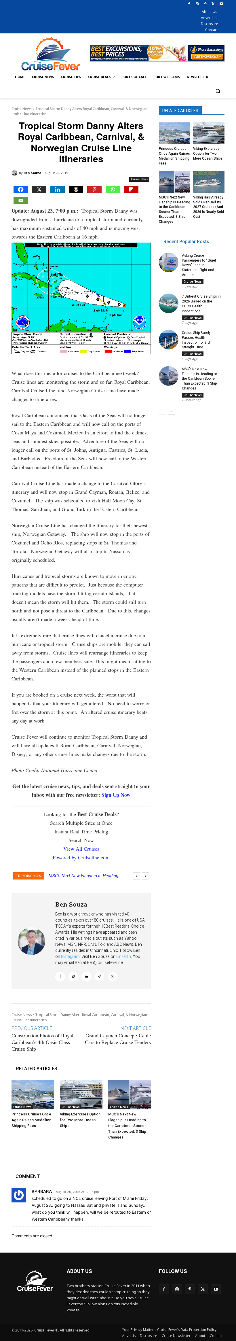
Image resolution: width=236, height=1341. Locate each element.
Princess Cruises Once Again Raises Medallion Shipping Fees (31, 1120)
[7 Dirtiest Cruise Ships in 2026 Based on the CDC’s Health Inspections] (168, 303)
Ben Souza (32, 173)
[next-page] (171, 411)
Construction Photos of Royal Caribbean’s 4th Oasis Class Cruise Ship (42, 1042)
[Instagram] (197, 4)
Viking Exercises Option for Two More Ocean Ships (80, 1120)
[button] (217, 91)
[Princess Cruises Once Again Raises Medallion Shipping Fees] (33, 1095)
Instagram (70, 956)
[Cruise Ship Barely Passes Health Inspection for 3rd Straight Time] (168, 339)
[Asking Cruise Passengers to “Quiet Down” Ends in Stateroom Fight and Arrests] (168, 262)
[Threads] (76, 189)
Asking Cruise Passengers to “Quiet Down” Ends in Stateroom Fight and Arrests (199, 265)
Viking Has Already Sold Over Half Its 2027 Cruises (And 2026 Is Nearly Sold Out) (208, 207)
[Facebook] (189, 4)
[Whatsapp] (112, 189)
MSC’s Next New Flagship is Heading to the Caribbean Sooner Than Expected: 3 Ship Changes (127, 1125)
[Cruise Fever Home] (51, 53)
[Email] (20, 201)
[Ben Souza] (15, 173)
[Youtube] (221, 4)
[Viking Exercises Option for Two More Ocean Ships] (81, 1095)
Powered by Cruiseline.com (81, 857)
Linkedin (123, 956)
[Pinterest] (205, 4)
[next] (145, 876)
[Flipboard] (131, 189)
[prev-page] (162, 411)
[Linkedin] (57, 189)
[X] (213, 4)
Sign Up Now (116, 795)
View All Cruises (81, 848)
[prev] (136, 876)
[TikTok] (99, 976)
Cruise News (22, 108)
